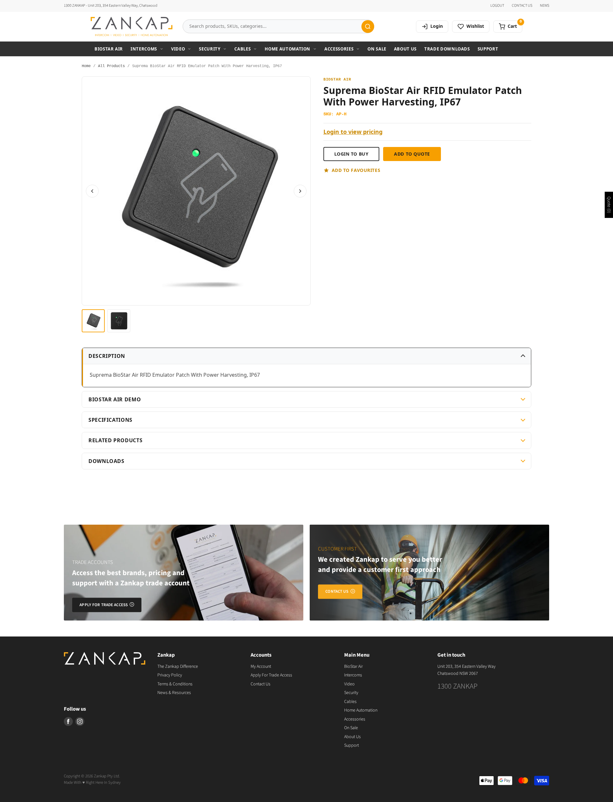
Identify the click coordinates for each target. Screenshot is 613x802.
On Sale (376, 49)
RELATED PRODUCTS (115, 440)
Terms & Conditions (175, 684)
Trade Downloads (447, 49)
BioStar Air (109, 49)
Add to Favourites (356, 170)
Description (106, 355)
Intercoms (144, 49)
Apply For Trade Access (271, 675)
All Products (111, 66)
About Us (405, 49)
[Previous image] (92, 191)
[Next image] (300, 191)
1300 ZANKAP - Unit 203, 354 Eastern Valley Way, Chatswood (110, 6)
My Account (261, 666)
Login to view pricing (352, 131)
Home (86, 66)
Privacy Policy (169, 675)
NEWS (544, 6)
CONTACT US (522, 6)
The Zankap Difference (177, 666)
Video (178, 49)
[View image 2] (118, 320)
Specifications (110, 419)
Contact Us (260, 684)
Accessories (338, 49)
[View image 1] (93, 320)
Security (209, 49)
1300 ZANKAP (457, 686)
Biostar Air (337, 80)
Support (488, 49)
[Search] (367, 26)
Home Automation (287, 49)
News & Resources (174, 693)
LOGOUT (497, 6)
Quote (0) (609, 205)
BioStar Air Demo (114, 399)
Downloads (106, 461)
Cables (242, 49)
